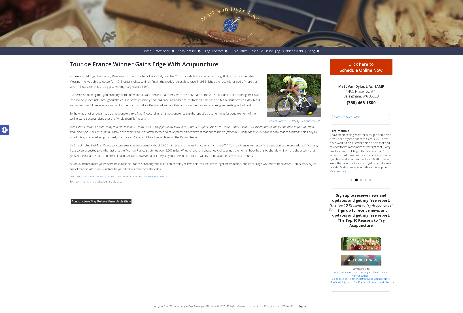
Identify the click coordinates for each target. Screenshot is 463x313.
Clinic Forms (239, 51)
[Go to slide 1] (351, 180)
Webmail (287, 306)
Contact (217, 51)
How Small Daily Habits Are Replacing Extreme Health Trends (362, 282)
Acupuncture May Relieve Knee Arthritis (101, 201)
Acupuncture (186, 51)
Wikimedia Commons (158, 176)
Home (147, 51)
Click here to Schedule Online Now (361, 67)
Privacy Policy (271, 306)
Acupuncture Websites (166, 306)
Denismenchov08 (310, 121)
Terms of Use (255, 306)
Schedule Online (261, 51)
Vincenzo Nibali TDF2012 (282, 121)
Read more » (338, 171)
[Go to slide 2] (356, 180)
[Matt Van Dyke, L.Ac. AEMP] (231, 23)
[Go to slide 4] (365, 180)
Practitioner (161, 51)
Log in (302, 306)
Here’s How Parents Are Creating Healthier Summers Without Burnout (362, 274)
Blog (207, 51)
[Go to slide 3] (361, 180)
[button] (4, 130)
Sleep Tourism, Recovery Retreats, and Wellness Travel (361, 278)
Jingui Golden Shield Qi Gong (295, 51)
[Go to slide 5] (370, 180)
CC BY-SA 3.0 (140, 176)
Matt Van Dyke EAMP (347, 117)
